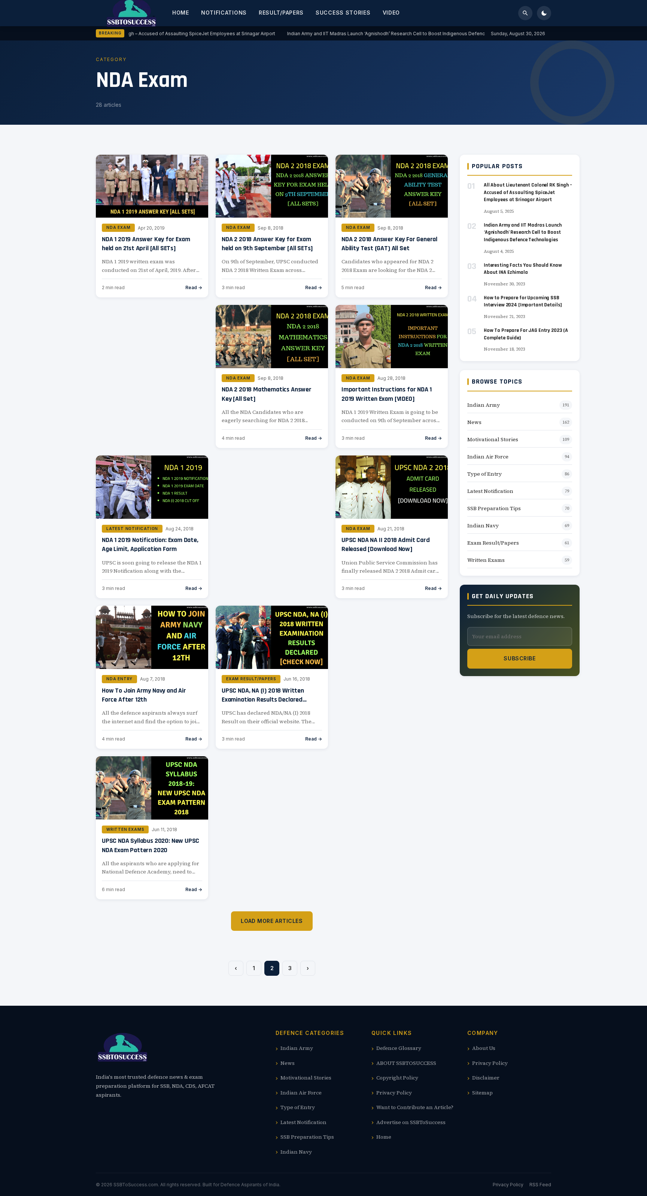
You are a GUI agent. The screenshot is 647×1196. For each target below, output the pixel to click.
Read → (193, 287)
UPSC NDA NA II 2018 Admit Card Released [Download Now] (385, 544)
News (474, 422)
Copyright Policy (397, 1077)
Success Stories (343, 12)
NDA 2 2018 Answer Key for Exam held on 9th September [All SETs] (267, 243)
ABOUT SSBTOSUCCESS (406, 1063)
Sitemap (482, 1092)
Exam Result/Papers (251, 678)
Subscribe (519, 658)
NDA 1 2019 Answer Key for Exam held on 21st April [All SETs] (146, 243)
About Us (483, 1048)
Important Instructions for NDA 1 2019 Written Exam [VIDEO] (386, 394)
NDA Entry (119, 678)
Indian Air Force (487, 456)
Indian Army (483, 405)
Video (391, 12)
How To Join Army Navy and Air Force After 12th (144, 695)
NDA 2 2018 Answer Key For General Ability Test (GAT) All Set (389, 243)
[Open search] (525, 13)
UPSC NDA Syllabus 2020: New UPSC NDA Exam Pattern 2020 (150, 845)
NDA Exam (118, 227)
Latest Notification (132, 528)
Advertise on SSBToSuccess (411, 1122)
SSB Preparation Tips (494, 508)
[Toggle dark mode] (544, 13)
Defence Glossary (398, 1048)
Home (180, 12)
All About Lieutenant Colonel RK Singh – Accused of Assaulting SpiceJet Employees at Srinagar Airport (158, 33)
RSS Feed (540, 1184)
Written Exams (125, 829)
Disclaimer (485, 1077)
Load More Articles (272, 921)
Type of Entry (484, 474)
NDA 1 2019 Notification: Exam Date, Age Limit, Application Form (150, 544)
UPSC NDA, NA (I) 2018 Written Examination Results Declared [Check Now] (263, 699)
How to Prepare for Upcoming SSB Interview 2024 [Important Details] (523, 301)
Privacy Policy (394, 1092)
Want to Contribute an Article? (414, 1107)
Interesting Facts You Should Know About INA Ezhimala (523, 269)
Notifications (224, 12)
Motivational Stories (492, 439)
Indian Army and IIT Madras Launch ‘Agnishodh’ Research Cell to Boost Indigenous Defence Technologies (398, 33)
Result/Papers (281, 12)
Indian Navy (483, 525)
